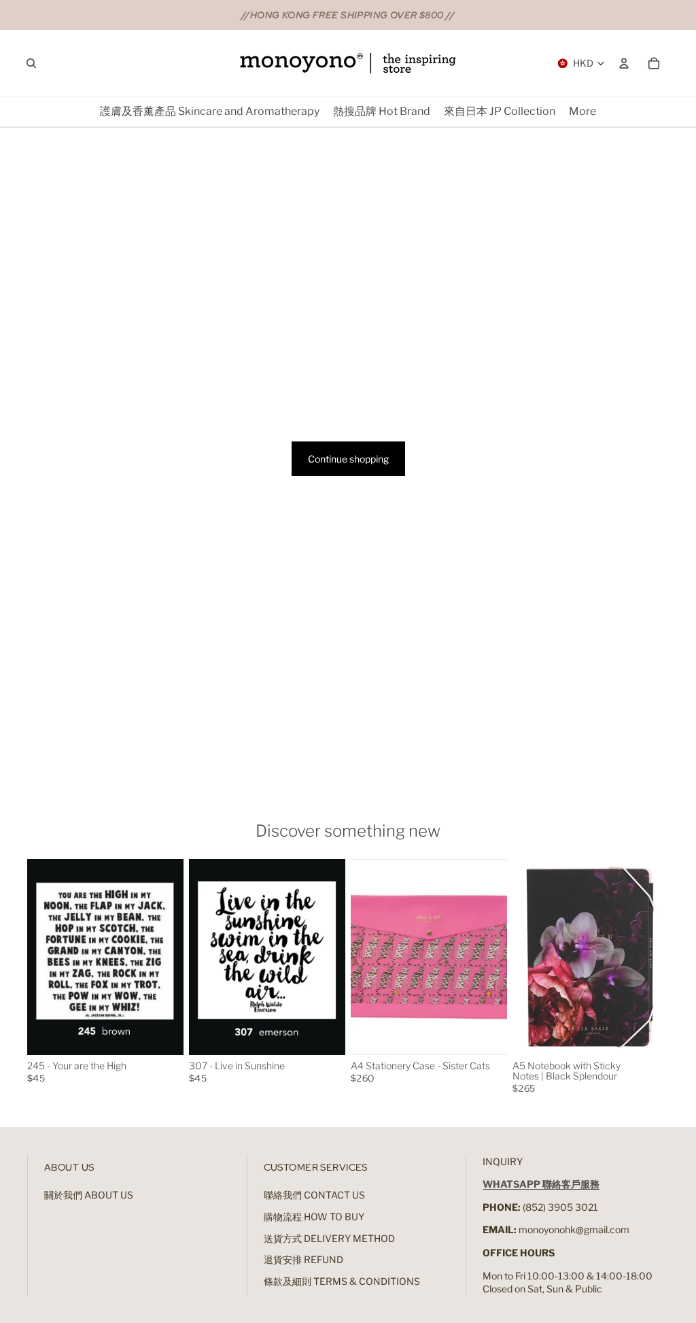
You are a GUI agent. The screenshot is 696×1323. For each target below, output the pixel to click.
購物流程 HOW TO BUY (314, 1216)
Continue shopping (348, 459)
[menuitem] (582, 112)
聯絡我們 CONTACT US (314, 1195)
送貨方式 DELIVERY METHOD (329, 1238)
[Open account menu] (624, 63)
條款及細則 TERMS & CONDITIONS (342, 1281)
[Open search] (31, 63)
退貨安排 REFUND (303, 1259)
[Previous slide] (37, 957)
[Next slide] (173, 957)
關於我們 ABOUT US (88, 1195)
